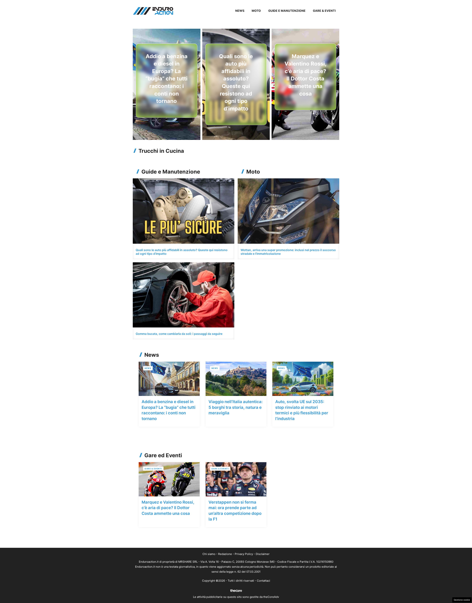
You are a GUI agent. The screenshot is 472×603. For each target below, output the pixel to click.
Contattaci (263, 580)
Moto (256, 11)
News (239, 11)
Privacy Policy (244, 554)
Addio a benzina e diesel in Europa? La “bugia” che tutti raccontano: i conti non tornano (166, 78)
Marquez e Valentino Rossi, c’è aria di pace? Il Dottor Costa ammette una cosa (168, 508)
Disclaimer (263, 554)
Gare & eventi (324, 11)
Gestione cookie (462, 600)
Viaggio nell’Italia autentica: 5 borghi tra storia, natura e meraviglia (236, 407)
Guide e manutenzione (287, 11)
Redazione (225, 554)
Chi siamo (208, 554)
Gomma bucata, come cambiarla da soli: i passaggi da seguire (179, 334)
